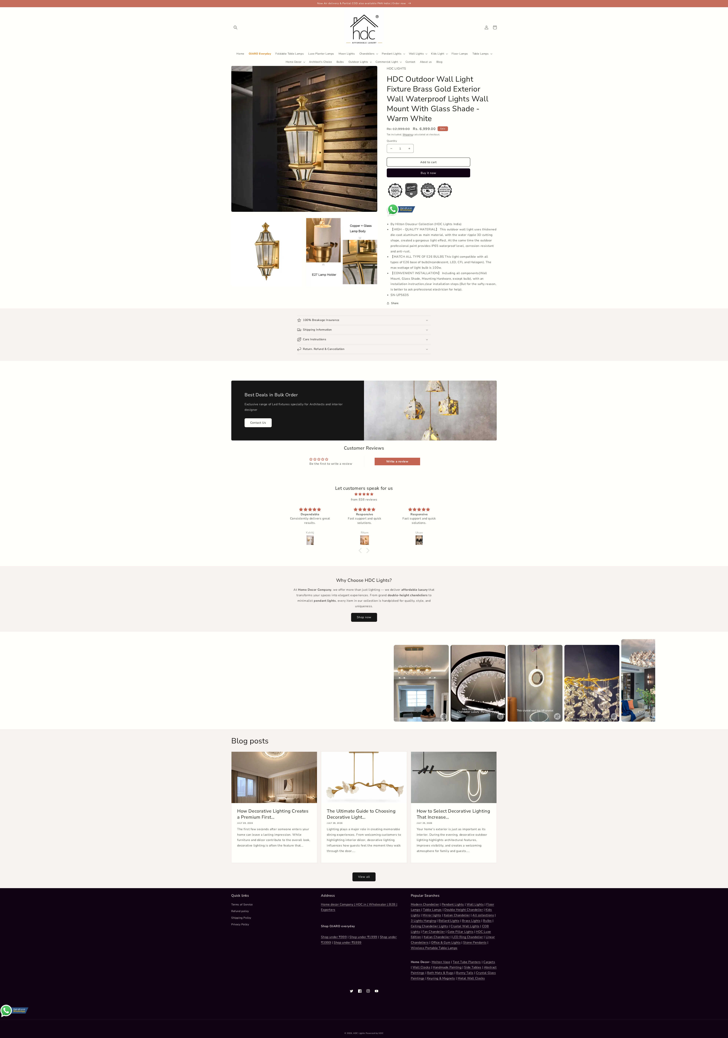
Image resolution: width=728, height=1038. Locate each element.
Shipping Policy (241, 918)
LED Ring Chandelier (467, 937)
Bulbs (487, 921)
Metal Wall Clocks (471, 978)
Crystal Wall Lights (465, 926)
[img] (364, 494)
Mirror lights (432, 915)
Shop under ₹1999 (363, 937)
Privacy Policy (240, 924)
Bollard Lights (449, 921)
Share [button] (395, 303)
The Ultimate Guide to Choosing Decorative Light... (361, 814)
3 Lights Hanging (423, 921)
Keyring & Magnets (441, 978)
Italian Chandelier (457, 915)
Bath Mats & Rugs (440, 973)
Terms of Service (242, 904)
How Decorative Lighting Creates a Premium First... (273, 814)
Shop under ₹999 (334, 937)
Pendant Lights (453, 904)
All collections (483, 915)
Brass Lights (471, 921)
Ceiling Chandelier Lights (429, 926)
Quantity (392, 141)
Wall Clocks (421, 967)
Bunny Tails (464, 973)
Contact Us (258, 423)
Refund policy (240, 911)
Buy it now (428, 173)
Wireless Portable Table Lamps (434, 948)
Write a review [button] (397, 461)
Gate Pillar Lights (460, 932)
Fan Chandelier (434, 932)
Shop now (364, 617)
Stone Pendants (474, 942)
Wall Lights (475, 904)
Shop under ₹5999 (348, 942)
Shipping (408, 134)
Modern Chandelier (425, 904)
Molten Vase (441, 962)
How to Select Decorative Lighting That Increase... (453, 814)
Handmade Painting (447, 967)
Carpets (489, 962)
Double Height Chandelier (463, 910)
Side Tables (472, 967)
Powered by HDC (375, 1033)
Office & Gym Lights (445, 942)
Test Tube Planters (467, 962)
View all (364, 877)
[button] (235, 27)
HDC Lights (359, 1033)
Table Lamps (432, 910)
